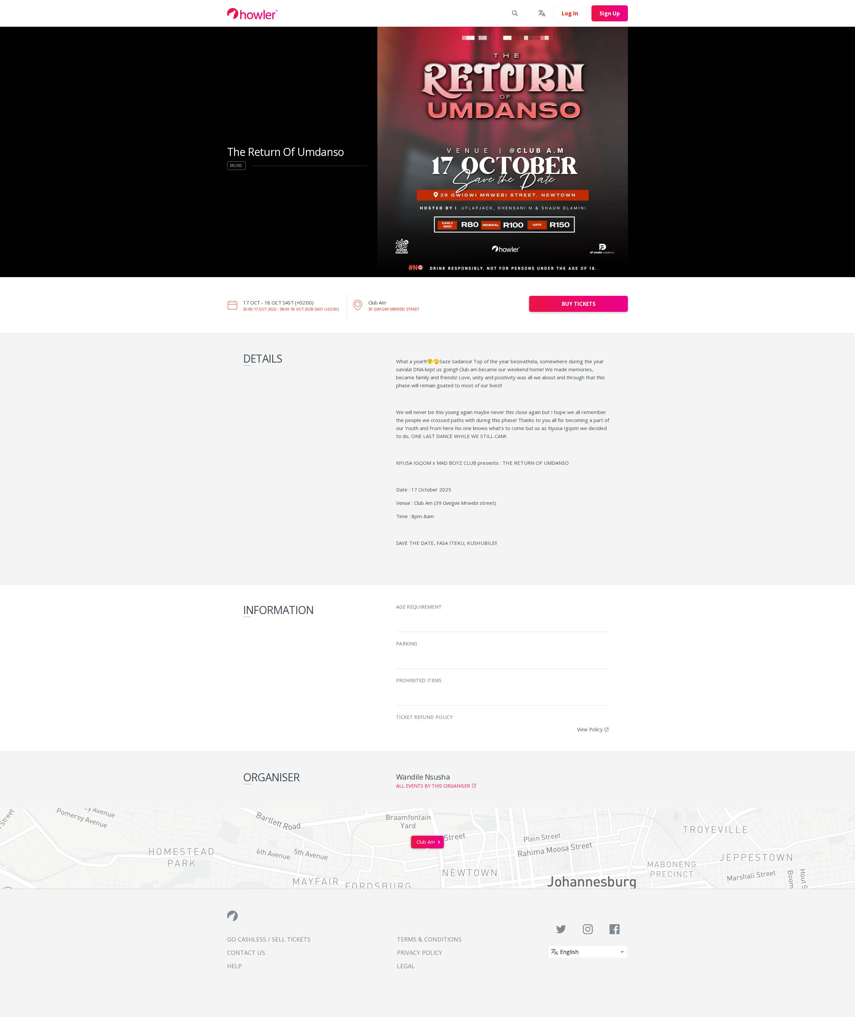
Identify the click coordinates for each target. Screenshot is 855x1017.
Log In (570, 13)
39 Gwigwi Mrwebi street (393, 309)
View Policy (590, 729)
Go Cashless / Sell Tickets (269, 939)
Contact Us (246, 953)
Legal (406, 966)
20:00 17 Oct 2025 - (291, 309)
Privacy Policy (419, 953)
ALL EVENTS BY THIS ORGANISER (433, 786)
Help (234, 966)
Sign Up (610, 13)
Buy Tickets (578, 304)
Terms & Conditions (429, 939)
